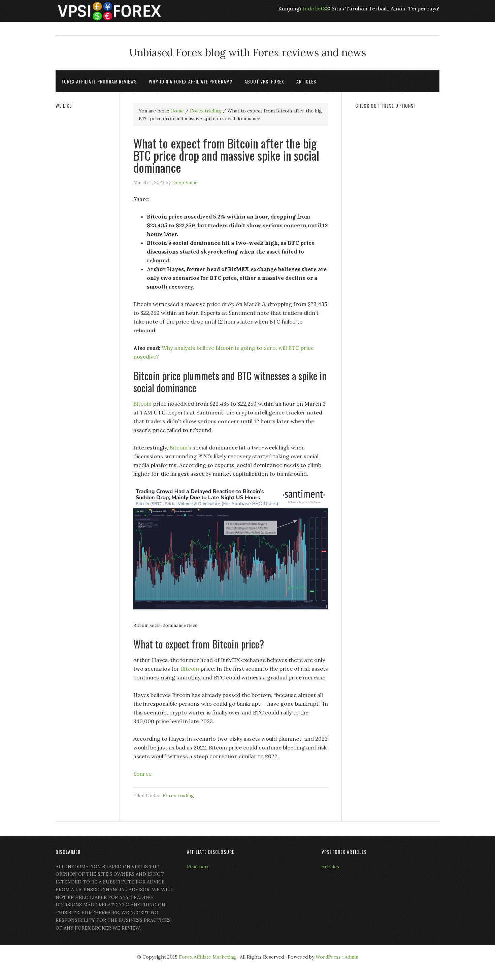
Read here (198, 867)
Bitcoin (142, 403)
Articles (330, 867)
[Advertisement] (397, 218)
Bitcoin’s (180, 447)
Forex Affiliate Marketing (207, 957)
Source (142, 773)
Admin (351, 957)
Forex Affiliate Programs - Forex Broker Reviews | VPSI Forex (109, 11)
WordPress (328, 957)
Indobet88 (315, 8)
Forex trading (178, 796)
